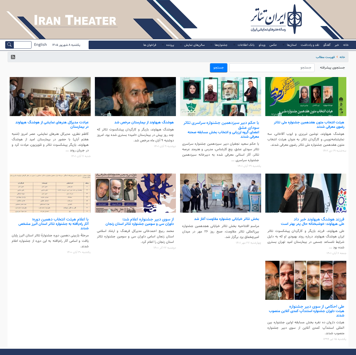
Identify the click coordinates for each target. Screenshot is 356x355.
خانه (342, 57)
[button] (13, 57)
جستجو (218, 67)
